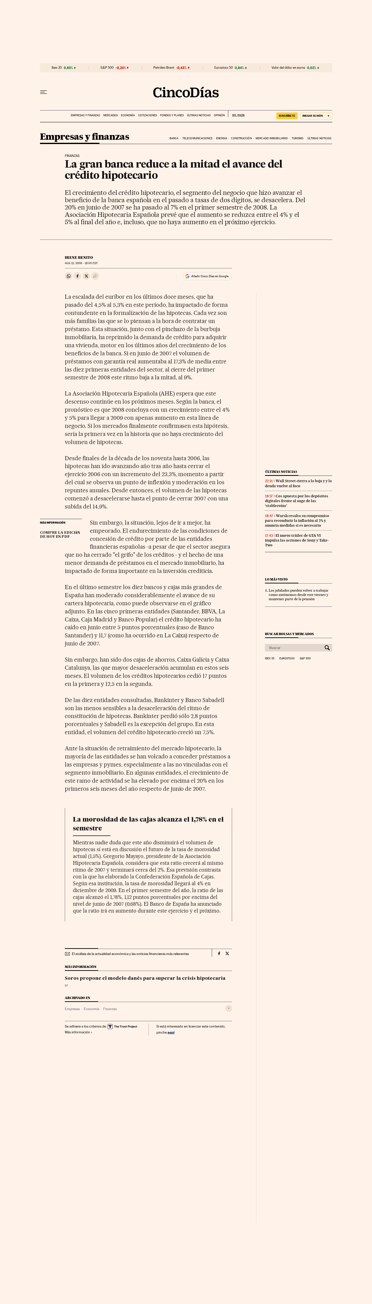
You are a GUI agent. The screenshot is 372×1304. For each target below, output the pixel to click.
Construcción (241, 138)
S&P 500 (107, 67)
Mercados (110, 115)
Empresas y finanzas (85, 115)
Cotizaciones (147, 115)
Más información (77, 1032)
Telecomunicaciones (197, 138)
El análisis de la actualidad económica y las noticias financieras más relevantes (130, 954)
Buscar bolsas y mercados (289, 634)
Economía (128, 115)
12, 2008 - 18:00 (81, 263)
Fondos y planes (172, 115)
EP (66, 985)
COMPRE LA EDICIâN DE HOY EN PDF (60, 535)
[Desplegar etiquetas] (228, 1008)
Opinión (219, 115)
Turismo (298, 138)
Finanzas (110, 1009)
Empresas (72, 1009)
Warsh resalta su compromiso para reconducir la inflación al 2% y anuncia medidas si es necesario (297, 521)
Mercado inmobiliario (272, 138)
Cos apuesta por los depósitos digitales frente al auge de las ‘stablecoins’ (296, 501)
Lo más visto (276, 579)
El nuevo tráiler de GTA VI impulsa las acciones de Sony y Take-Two (297, 540)
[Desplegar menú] (43, 92)
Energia (221, 138)
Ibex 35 (57, 67)
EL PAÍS (236, 113)
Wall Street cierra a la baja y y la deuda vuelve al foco (298, 483)
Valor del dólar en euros (288, 67)
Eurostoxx (287, 658)
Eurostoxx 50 (223, 67)
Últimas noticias (199, 115)
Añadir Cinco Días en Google (210, 276)
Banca (174, 138)
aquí (171, 1032)
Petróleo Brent (163, 67)
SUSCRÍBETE (287, 116)
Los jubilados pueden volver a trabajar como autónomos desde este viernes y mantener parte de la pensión (298, 594)
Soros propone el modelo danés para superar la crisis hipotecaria (145, 978)
